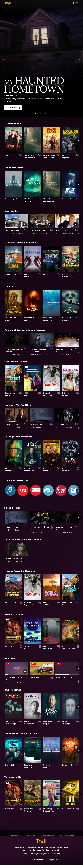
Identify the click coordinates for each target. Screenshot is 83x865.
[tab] (33, 113)
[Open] (77, 3)
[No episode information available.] (53, 681)
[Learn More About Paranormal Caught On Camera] (28, 681)
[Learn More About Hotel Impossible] (28, 234)
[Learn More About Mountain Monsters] (28, 562)
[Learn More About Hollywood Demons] (78, 681)
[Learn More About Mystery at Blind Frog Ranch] (53, 531)
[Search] (72, 3)
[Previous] (3, 58)
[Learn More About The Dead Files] (28, 428)
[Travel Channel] (7, 3)
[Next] (79, 58)
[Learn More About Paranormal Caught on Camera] (28, 353)
